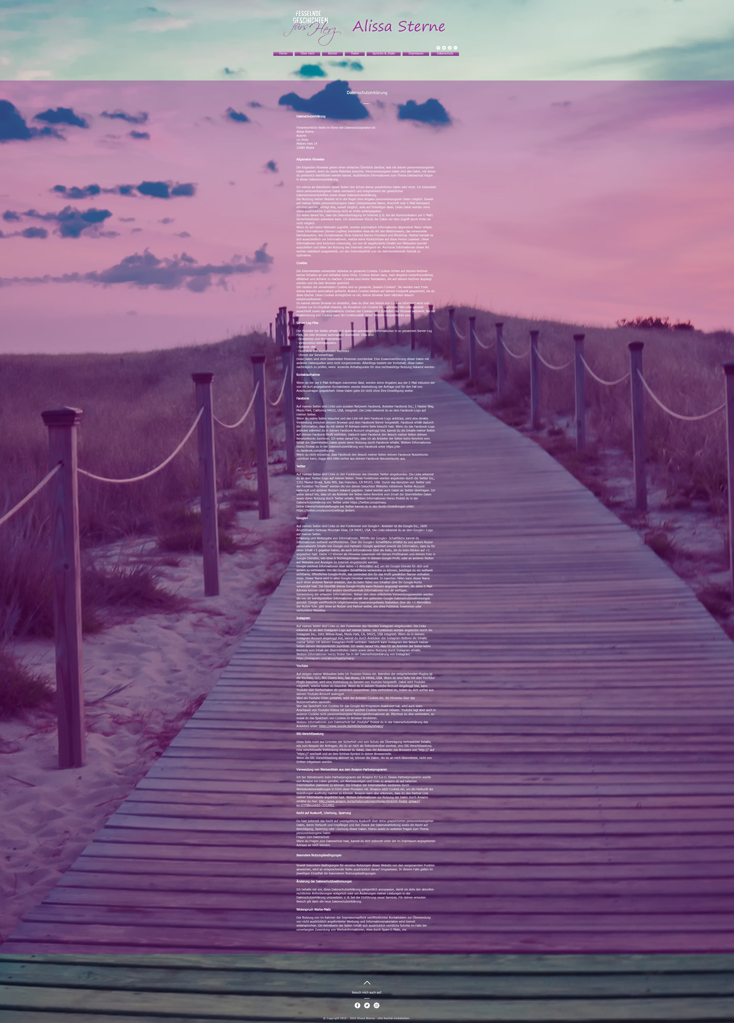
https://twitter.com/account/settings (320, 510)
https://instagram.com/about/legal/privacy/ (325, 658)
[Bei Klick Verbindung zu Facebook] (438, 48)
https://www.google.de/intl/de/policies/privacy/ (351, 726)
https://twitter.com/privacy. (368, 502)
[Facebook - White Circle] (357, 1005)
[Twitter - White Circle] (367, 1005)
